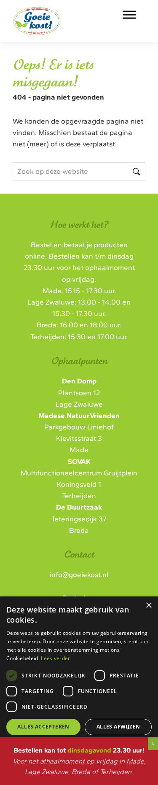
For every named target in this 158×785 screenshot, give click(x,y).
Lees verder (55, 658)
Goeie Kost (59, 16)
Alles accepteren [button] (43, 726)
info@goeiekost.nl (79, 574)
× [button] (148, 605)
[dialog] (79, 680)
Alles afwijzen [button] (118, 726)
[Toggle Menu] (129, 15)
